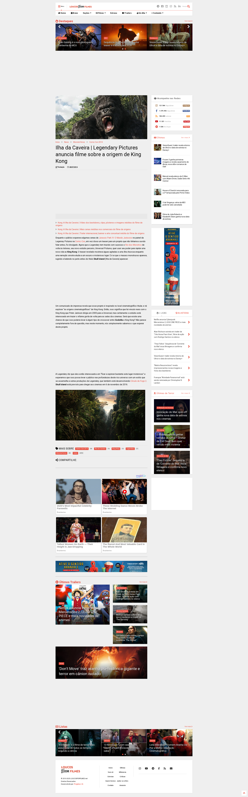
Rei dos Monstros (133, 245)
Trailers (128, 13)
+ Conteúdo (156, 13)
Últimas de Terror (165, 393)
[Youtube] (166, 6)
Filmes (101, 13)
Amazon (119, 632)
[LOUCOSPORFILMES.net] (80, 7)
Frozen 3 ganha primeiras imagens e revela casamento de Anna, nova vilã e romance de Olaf (168, 42)
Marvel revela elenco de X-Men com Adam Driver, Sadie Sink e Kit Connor (176, 178)
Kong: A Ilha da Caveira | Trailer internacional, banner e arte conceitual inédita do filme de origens (101, 233)
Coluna (106, 741)
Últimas (160, 137)
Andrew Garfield (122, 611)
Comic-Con (80, 241)
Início (58, 142)
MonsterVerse (79, 142)
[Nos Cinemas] (101, 571)
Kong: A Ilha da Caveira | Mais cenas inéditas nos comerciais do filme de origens (94, 229)
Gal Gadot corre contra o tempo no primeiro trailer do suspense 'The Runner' (130, 637)
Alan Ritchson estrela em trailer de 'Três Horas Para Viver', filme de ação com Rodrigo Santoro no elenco (128, 595)
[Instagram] (171, 6)
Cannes (61, 741)
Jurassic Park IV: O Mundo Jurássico (115, 238)
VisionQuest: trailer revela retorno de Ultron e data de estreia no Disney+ (176, 147)
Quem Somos (110, 781)
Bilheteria (122, 772)
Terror (61, 663)
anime (61, 603)
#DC (60, 38)
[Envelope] (171, 768)
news (66, 142)
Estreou (113, 13)
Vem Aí (110, 772)
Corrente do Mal (162, 456)
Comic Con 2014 (96, 142)
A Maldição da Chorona (165, 408)
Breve (75, 13)
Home (63, 13)
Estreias (111, 777)
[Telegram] (158, 6)
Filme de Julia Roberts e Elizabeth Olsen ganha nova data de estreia (176, 216)
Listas (63, 726)
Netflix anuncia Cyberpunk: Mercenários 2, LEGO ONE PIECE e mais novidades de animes (79, 614)
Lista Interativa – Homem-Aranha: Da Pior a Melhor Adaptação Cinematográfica (122, 747)
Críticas (122, 777)
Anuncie (122, 785)
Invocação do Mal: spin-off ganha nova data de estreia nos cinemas (172, 415)
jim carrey (160, 430)
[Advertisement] (124, 73)
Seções (86, 13)
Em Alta (141, 13)
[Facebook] (162, 6)
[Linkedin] (179, 6)
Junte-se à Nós (122, 781)
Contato (111, 785)
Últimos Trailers (70, 582)
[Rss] (175, 6)
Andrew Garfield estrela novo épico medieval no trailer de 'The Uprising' (129, 617)
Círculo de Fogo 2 (138, 381)
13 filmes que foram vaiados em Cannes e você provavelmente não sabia (76, 747)
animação (153, 35)
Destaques (65, 21)
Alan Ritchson (121, 588)
